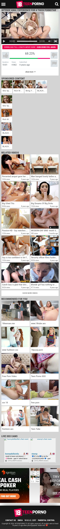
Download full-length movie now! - (30, 47)
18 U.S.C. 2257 (30, 520)
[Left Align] (4, 4)
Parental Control (46, 520)
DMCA (20, 520)
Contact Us (10, 520)
